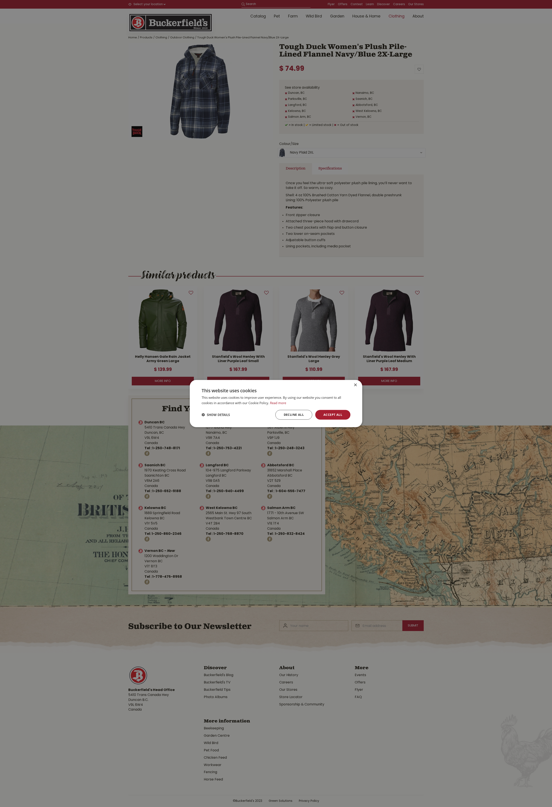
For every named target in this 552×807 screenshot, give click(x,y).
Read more (278, 403)
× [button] (355, 385)
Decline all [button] (294, 415)
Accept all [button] (332, 415)
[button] (216, 414)
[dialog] (276, 403)
